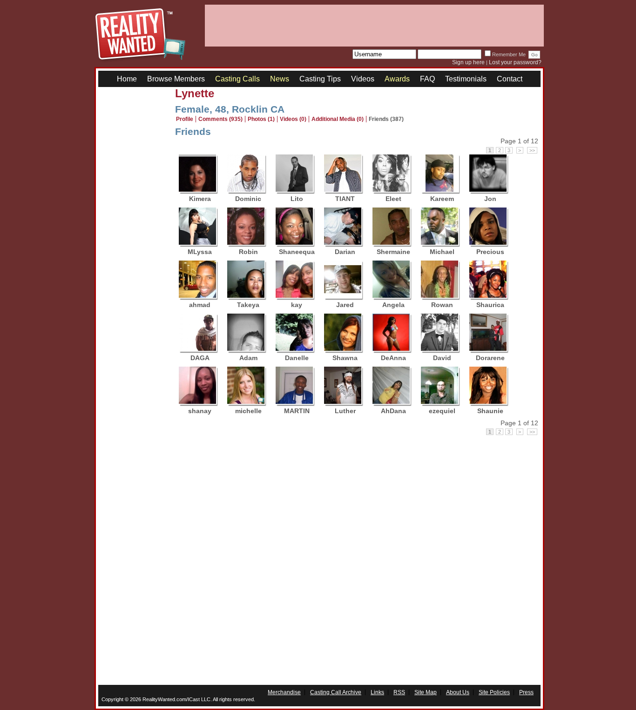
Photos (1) (261, 119)
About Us (457, 692)
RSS (399, 692)
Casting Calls (237, 79)
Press (526, 692)
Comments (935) (220, 119)
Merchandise (284, 692)
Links (377, 692)
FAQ (427, 79)
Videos (362, 79)
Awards (397, 79)
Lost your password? (515, 62)
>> (532, 150)
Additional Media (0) (337, 119)
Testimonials (466, 79)
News (279, 79)
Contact (509, 79)
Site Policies (494, 692)
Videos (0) (293, 119)
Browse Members (176, 79)
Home (127, 79)
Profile (184, 119)
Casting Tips (320, 79)
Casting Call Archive (335, 692)
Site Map (425, 692)
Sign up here (468, 62)
